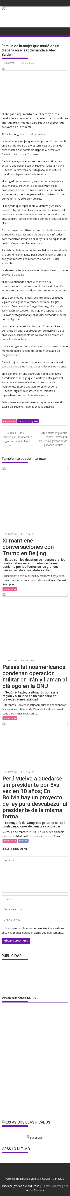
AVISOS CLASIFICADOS (31, 1122)
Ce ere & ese (27, 63)
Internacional (9, 421)
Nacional (23, 840)
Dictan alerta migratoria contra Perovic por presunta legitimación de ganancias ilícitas (53, 439)
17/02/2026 (10, 771)
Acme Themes (35, 1190)
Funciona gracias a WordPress (20, 1186)
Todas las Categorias (28, 421)
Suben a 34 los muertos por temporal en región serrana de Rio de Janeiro (17, 439)
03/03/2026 (10, 660)
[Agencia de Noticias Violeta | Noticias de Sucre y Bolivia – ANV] (35, 9)
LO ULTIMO (21, 1149)
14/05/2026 (10, 534)
